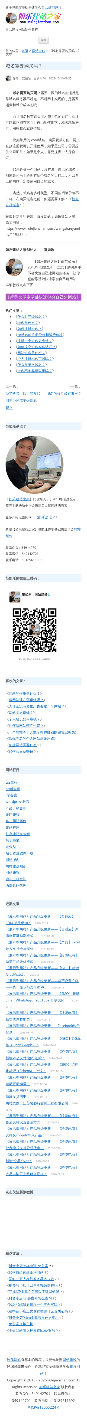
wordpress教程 (17, 801)
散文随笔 (12, 840)
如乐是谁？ (46, 517)
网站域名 (38, 51)
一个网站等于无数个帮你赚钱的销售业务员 (42, 732)
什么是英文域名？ (31, 364)
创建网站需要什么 (23, 745)
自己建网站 (50, 7)
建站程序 (12, 827)
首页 (25, 51)
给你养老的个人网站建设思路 (31, 738)
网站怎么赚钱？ (21, 712)
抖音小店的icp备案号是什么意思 (34, 1317)
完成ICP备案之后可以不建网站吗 (34, 1291)
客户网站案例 (16, 820)
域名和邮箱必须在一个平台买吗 (33, 1304)
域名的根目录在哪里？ (64, 393)
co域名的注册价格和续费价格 (40, 334)
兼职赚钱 (12, 814)
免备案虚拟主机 (21, 1324)
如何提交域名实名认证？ (36, 346)
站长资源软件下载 (19, 853)
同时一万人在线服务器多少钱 (31, 1278)
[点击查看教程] (43, 299)
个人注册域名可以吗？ (34, 358)
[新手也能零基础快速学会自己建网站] (39, 22)
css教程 (11, 782)
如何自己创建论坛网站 (26, 1272)
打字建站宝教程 (18, 833)
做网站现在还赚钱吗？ (26, 699)
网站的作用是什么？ (24, 693)
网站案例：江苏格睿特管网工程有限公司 (37, 1103)
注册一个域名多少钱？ (34, 340)
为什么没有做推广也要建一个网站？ (36, 706)
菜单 (43, 40)
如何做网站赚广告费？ (26, 725)
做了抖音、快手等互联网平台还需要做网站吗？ (23, 400)
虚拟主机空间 (16, 879)
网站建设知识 (16, 866)
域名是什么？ (27, 322)
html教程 (13, 788)
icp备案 (11, 795)
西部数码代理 (16, 885)
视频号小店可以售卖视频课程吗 (33, 1285)
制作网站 (14, 1359)
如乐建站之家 (19, 499)
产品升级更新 (16, 808)
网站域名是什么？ (31, 352)
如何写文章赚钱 (21, 751)
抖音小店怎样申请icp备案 (28, 1265)
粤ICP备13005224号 (43, 1407)
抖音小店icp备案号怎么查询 (30, 1298)
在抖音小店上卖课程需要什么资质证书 (38, 1311)
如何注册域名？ (29, 328)
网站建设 (70, 1359)
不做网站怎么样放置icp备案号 (32, 1330)
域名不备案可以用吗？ (34, 370)
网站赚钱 (12, 872)
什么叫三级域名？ (31, 316)
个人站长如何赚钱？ (24, 719)
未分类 (11, 846)
